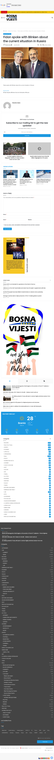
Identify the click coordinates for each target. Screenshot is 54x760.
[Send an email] (11, 44)
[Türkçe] (42, 758)
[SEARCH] (52, 18)
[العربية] (44, 758)
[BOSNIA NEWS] (11, 17)
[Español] (48, 758)
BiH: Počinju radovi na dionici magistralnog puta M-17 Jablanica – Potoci (23, 12)
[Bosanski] (39, 758)
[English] (46, 758)
